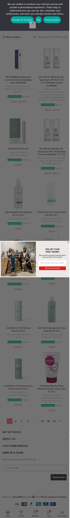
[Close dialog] (68, 242)
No (38, 19)
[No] (32, 25)
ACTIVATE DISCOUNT (52, 268)
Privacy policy (52, 19)
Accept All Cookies (22, 19)
